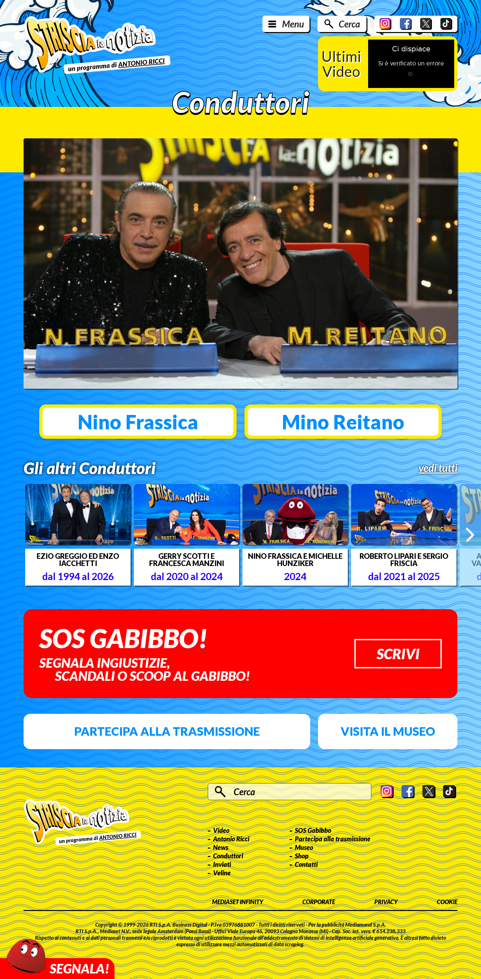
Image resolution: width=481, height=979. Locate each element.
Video (221, 830)
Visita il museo (388, 731)
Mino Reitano (343, 422)
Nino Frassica (138, 422)
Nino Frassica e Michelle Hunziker (295, 560)
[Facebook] (406, 24)
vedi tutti (438, 468)
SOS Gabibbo (313, 830)
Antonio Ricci (231, 839)
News (220, 847)
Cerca (349, 23)
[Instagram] (385, 24)
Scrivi (398, 653)
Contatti (306, 864)
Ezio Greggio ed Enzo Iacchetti (78, 560)
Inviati (222, 864)
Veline (222, 873)
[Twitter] (426, 24)
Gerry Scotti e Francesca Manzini (186, 560)
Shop (302, 856)
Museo (304, 847)
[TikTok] (446, 24)
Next (470, 535)
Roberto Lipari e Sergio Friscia (404, 560)
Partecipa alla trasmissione (167, 731)
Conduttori (228, 856)
